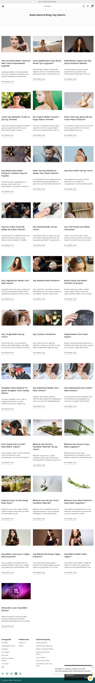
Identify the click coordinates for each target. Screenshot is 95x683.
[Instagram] (7, 674)
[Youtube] (11, 674)
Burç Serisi (4, 655)
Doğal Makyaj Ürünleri (8, 646)
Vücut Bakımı (5, 652)
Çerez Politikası (41, 657)
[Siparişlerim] (88, 6)
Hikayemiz (22, 643)
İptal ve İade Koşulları (42, 661)
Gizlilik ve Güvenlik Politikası (44, 649)
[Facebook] (2, 674)
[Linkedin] (16, 674)
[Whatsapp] (20, 674)
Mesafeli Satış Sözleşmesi (44, 646)
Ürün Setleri (5, 664)
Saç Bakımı (4, 649)
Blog (2, 667)
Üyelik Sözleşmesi (41, 643)
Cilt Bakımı (4, 643)
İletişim (21, 646)
